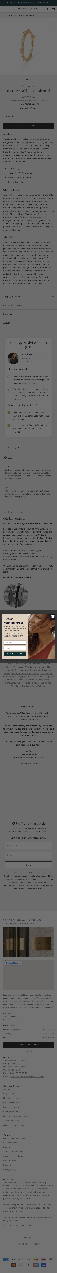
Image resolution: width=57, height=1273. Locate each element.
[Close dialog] (53, 616)
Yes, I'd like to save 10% (15, 654)
